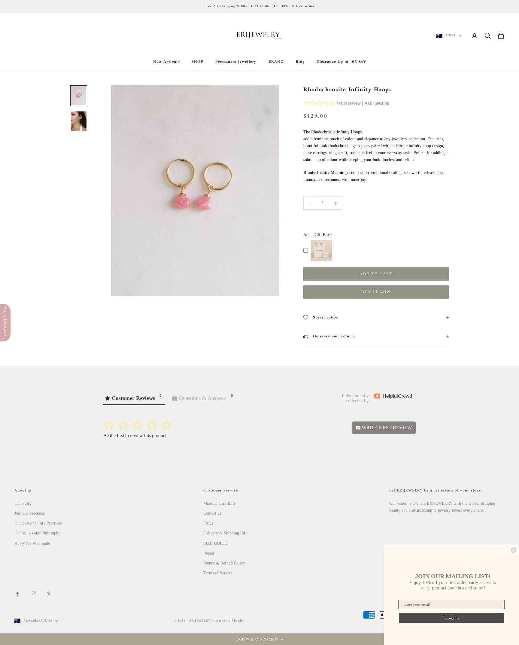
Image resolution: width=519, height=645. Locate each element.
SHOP (197, 62)
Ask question (376, 103)
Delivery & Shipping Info (225, 533)
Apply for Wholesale (32, 543)
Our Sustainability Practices (38, 523)
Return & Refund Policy (224, 563)
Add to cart (376, 274)
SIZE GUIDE (215, 543)
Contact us (212, 513)
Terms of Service (217, 573)
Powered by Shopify (227, 621)
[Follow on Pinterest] (49, 594)
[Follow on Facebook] (17, 594)
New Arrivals (166, 62)
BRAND (276, 62)
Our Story (23, 503)
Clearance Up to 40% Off (341, 62)
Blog (300, 62)
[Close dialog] (514, 550)
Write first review (386, 427)
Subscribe (452, 618)
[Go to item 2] (78, 121)
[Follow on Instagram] (33, 594)
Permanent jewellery (236, 62)
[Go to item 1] (78, 95)
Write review (349, 103)
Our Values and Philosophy (37, 533)
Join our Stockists (29, 513)
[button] (259, 639)
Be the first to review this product (134, 435)
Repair (208, 553)
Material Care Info (219, 503)
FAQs (208, 523)
